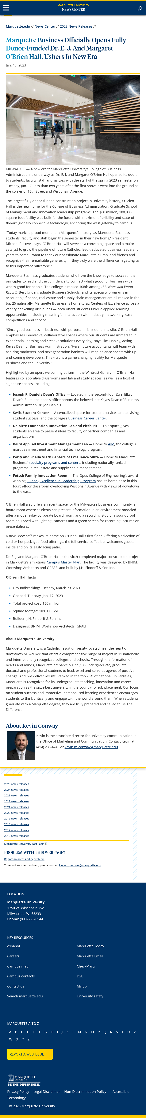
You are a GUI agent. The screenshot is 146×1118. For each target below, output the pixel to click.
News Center (73, 9)
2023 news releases (16, 795)
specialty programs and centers (54, 462)
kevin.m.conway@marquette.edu (91, 747)
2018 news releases (16, 824)
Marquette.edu (18, 26)
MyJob (82, 986)
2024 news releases (16, 789)
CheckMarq (86, 966)
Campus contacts (21, 976)
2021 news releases (16, 807)
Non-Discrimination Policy (85, 1091)
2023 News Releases (76, 26)
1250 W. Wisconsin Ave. (26, 908)
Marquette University (73, 5)
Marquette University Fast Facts (24, 844)
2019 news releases (16, 818)
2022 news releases (16, 801)
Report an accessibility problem (24, 859)
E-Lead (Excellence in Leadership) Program (61, 481)
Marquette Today (90, 946)
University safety (90, 996)
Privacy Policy (18, 1091)
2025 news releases (16, 784)
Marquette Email (90, 956)
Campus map (18, 966)
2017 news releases (16, 830)
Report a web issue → (30, 1054)
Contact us (15, 986)
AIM (111, 444)
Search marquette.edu (25, 996)
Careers (13, 956)
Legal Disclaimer (46, 1091)
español (13, 946)
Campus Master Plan (63, 562)
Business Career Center (87, 418)
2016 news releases (16, 836)
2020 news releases (16, 813)
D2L (80, 976)
